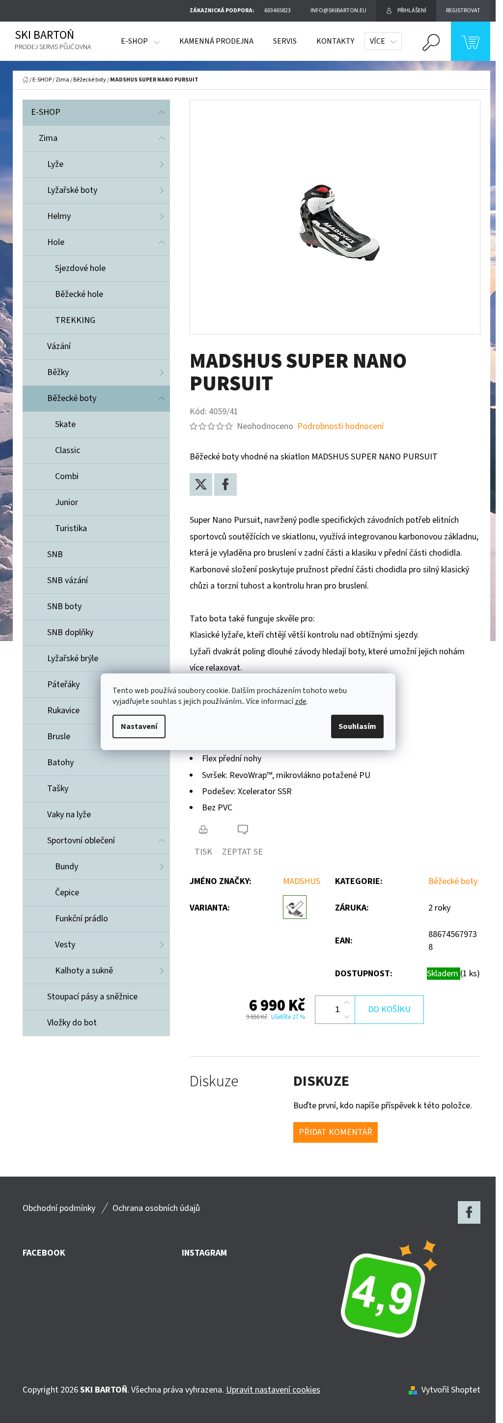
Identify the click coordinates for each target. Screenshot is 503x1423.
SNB (55, 554)
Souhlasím (357, 726)
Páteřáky (63, 684)
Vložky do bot (72, 1023)
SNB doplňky (70, 632)
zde (301, 701)
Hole (55, 242)
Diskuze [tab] (214, 1081)
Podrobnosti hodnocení (340, 426)
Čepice (67, 892)
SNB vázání (67, 580)
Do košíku (389, 1009)
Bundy (66, 866)
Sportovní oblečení (81, 840)
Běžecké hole (79, 294)
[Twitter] (201, 484)
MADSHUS (301, 881)
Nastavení (139, 726)
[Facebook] (225, 484)
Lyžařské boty (72, 190)
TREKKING (75, 320)
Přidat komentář (335, 1132)
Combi (67, 476)
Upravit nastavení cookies (273, 1390)
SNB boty (64, 606)
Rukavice (63, 710)
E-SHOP (45, 112)
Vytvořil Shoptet (450, 1390)
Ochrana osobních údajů (156, 1208)
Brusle (58, 736)
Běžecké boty (71, 398)
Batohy (60, 762)
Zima (48, 138)
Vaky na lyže (69, 814)
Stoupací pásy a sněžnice (92, 997)
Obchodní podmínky (59, 1208)
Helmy (59, 216)
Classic (67, 450)
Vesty (65, 945)
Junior (66, 502)
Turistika (71, 528)
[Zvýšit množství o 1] (347, 1003)
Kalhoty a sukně (84, 971)
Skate (65, 424)
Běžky (58, 372)
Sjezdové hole (80, 268)
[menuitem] (140, 41)
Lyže (55, 164)
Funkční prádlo (81, 919)
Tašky (57, 788)
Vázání (59, 346)
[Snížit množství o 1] (347, 1016)
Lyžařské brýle (72, 658)
